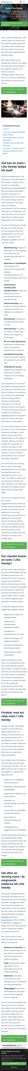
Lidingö (15, 923)
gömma (6, 129)
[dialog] (14, 1060)
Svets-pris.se (6, 2)
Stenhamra (5, 917)
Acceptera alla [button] (14, 1063)
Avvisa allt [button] (14, 1067)
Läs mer (11, 1060)
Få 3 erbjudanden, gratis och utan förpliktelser (12, 24)
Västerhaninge (6, 920)
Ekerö (21, 914)
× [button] (26, 1050)
